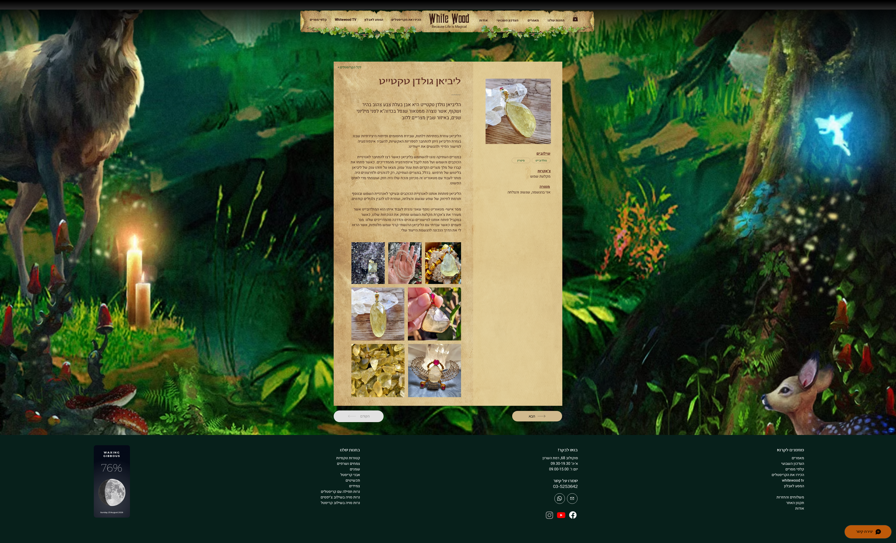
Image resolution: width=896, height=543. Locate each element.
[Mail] (559, 498)
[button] (554, 20)
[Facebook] (573, 515)
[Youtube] (561, 515)
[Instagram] (549, 515)
